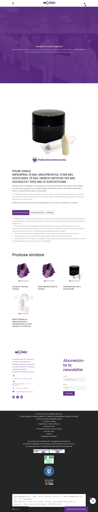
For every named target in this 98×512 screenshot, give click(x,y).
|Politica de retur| (49, 426)
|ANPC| (59, 419)
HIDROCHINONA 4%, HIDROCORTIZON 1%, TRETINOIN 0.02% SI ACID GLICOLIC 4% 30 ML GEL (22, 322)
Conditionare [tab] (50, 212)
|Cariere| (49, 434)
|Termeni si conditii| (49, 421)
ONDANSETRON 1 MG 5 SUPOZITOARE (72, 288)
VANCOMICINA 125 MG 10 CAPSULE (47, 288)
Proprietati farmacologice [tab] (20, 212)
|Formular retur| (49, 431)
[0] (84, 3)
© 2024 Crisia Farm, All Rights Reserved (49, 414)
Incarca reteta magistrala (76, 509)
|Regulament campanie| (49, 436)
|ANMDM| (53, 419)
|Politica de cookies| (43, 419)
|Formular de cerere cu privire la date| (49, 429)
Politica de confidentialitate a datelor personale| (62, 416)
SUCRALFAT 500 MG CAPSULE (20, 288)
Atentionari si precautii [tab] (37, 212)
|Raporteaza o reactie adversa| (49, 424)
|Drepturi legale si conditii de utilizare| (32, 416)
